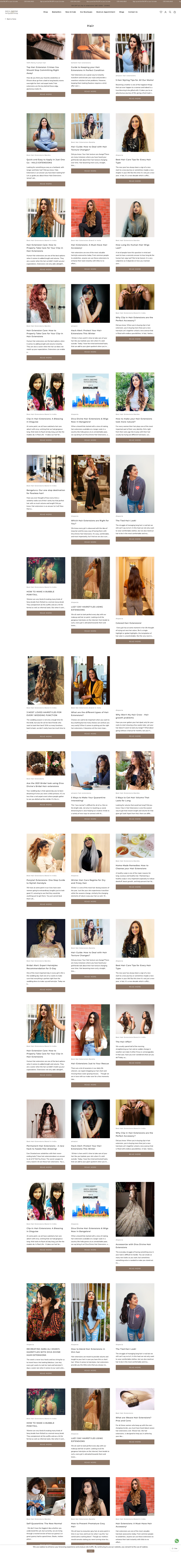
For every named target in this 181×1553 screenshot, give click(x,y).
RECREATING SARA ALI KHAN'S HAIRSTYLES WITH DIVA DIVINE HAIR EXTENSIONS (44, 1352)
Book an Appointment (105, 12)
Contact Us (132, 12)
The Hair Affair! (124, 1042)
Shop (45, 12)
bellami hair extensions (81, 63)
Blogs (121, 12)
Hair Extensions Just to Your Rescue (90, 1063)
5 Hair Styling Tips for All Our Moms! (135, 80)
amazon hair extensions (81, 793)
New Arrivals (70, 12)
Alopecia (74, 876)
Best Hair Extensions (35, 779)
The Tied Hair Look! (126, 520)
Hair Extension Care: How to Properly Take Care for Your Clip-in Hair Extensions (45, 248)
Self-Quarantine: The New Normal (44, 1523)
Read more (46, 94)
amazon (74, 326)
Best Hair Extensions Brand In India (41, 876)
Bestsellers (56, 12)
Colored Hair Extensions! (129, 623)
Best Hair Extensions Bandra (38, 1519)
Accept (90, 1551)
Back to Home (11, 19)
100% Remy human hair (36, 63)
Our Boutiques (86, 12)
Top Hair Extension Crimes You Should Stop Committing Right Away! (43, 70)
